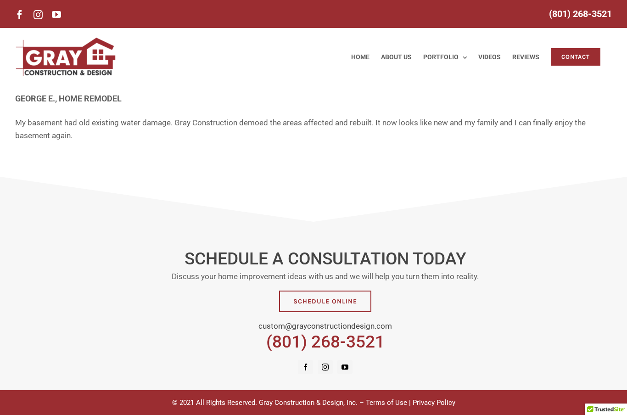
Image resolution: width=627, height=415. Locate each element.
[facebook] (305, 367)
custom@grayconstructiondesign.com (325, 326)
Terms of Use (386, 402)
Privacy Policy (434, 402)
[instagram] (325, 367)
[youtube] (345, 367)
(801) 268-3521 (325, 341)
